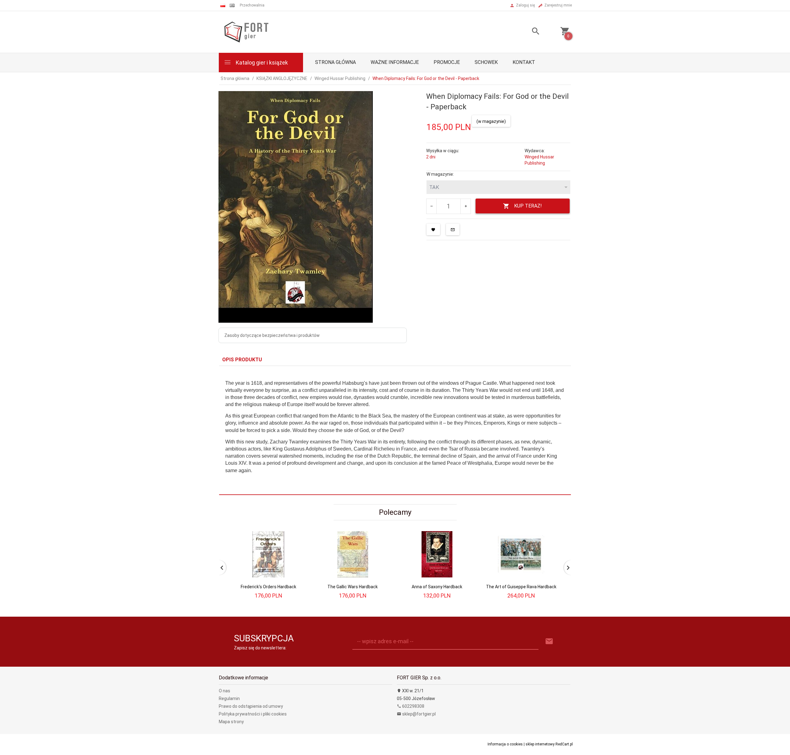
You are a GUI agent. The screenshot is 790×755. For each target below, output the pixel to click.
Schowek (486, 62)
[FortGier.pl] (246, 31)
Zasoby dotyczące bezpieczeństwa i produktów (272, 335)
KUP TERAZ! (528, 206)
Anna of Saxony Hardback (437, 586)
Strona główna (335, 62)
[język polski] (222, 5)
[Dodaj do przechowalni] (433, 229)
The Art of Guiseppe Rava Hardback (521, 586)
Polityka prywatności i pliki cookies (253, 713)
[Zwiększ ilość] (465, 206)
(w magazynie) (491, 121)
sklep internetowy (540, 744)
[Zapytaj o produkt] (452, 229)
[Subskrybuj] (549, 641)
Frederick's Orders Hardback (268, 586)
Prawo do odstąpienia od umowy (251, 706)
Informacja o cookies (505, 744)
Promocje (447, 62)
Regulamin (229, 698)
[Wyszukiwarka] (528, 32)
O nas (224, 690)
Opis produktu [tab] (242, 360)
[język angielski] (232, 5)
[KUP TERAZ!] (296, 551)
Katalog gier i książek (261, 62)
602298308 (412, 706)
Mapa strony (231, 721)
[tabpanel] (395, 430)
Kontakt (524, 62)
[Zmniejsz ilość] (431, 206)
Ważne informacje (395, 62)
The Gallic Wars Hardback (352, 586)
